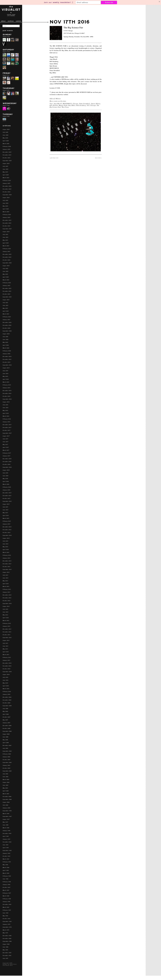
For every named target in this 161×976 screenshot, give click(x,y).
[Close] (159, 1)
